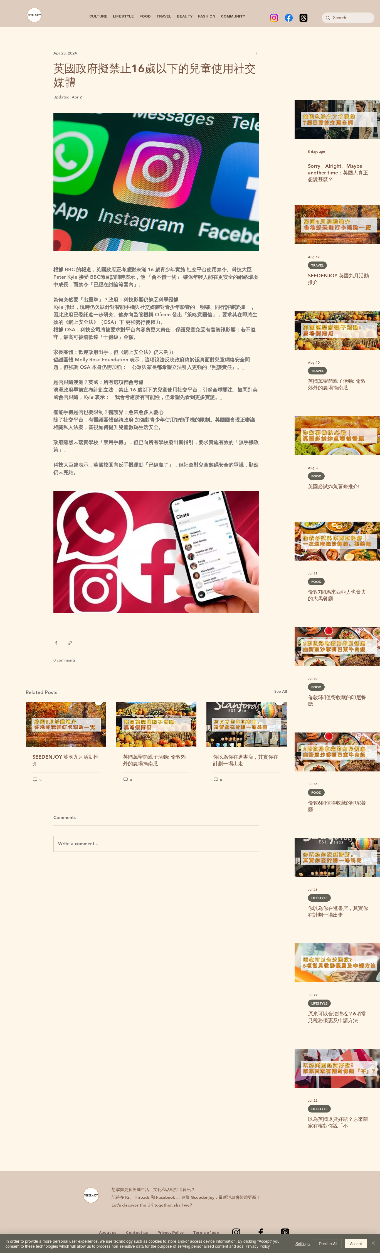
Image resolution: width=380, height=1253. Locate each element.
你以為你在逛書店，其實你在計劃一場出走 (245, 760)
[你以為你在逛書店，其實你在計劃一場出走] (246, 724)
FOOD (316, 476)
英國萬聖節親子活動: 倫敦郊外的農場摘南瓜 (154, 760)
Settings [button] (302, 1243)
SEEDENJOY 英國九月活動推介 (65, 760)
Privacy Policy (258, 1246)
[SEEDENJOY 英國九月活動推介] (66, 724)
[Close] (373, 1244)
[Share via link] (69, 643)
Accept (356, 1243)
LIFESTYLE (319, 898)
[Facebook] (288, 18)
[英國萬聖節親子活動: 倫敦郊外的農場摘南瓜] (156, 724)
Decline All (328, 1243)
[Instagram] (274, 18)
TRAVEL (317, 265)
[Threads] (303, 18)
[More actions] (256, 53)
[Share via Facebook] (56, 643)
